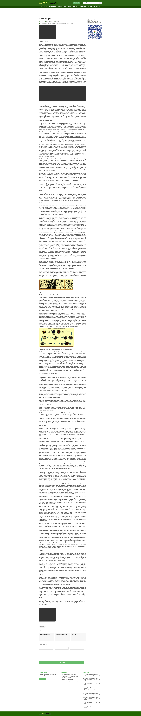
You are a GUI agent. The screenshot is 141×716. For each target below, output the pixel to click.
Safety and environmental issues (67, 679)
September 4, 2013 (49, 21)
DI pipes (62, 23)
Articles (69, 6)
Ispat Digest (47, 10)
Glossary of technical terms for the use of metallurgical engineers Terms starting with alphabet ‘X (92, 683)
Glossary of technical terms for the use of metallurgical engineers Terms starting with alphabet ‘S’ (92, 702)
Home (41, 6)
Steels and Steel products (66, 686)
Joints (69, 23)
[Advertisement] (47, 32)
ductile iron (66, 23)
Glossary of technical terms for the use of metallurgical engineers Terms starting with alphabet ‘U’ (92, 694)
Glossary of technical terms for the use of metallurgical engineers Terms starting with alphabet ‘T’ (92, 698)
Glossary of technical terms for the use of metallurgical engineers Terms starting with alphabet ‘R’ (93, 706)
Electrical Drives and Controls (45, 634)
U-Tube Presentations (83, 6)
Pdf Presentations (91, 6)
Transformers (74, 634)
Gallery (65, 6)
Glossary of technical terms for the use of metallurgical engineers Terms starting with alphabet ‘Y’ (92, 679)
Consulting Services (52, 6)
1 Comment (57, 21)
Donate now (76, 2)
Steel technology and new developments (69, 674)
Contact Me (98, 6)
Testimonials (60, 6)
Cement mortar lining (50, 23)
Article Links (75, 6)
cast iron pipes (43, 23)
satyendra (42, 21)
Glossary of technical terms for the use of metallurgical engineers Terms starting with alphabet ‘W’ (92, 687)
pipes (72, 23)
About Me (45, 6)
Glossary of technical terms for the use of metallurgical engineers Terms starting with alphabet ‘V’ (92, 691)
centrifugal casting (57, 23)
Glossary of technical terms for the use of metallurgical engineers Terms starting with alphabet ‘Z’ (92, 675)
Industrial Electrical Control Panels (61, 634)
